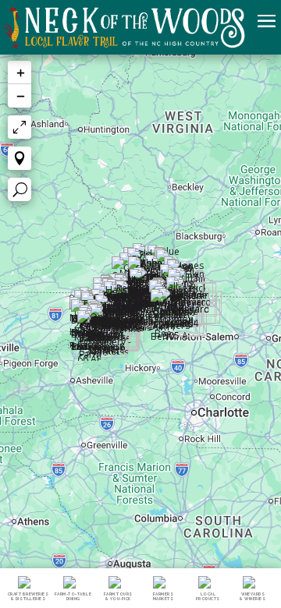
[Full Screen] (19, 127)
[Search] (19, 189)
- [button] (19, 96)
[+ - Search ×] (140, 329)
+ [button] (19, 72)
